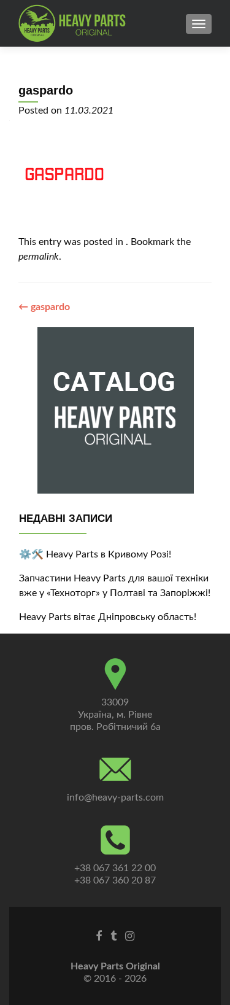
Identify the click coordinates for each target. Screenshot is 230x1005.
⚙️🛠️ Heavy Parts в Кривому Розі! (95, 554)
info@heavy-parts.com (115, 797)
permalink (38, 257)
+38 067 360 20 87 (115, 880)
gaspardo (44, 307)
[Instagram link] (129, 936)
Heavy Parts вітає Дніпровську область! (107, 617)
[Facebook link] (99, 936)
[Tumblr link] (113, 936)
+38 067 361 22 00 (115, 868)
